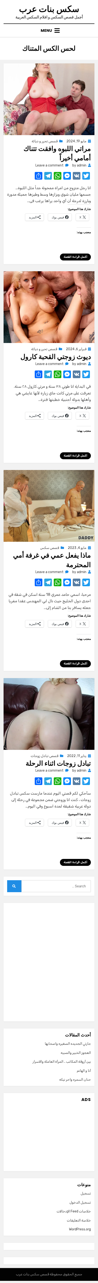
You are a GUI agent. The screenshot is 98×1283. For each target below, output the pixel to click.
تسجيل (86, 1193)
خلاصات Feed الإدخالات (74, 1211)
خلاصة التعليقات (79, 1220)
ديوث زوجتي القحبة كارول (55, 356)
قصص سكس (49, 548)
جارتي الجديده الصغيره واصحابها (68, 1044)
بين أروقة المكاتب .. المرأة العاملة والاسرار (62, 1062)
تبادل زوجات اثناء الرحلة (58, 763)
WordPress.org (80, 1229)
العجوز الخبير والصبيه (76, 1053)
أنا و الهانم (84, 1071)
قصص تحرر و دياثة (45, 141)
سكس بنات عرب (49, 9)
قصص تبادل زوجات (44, 756)
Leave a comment (49, 165)
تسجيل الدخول (80, 1202)
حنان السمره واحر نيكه (75, 1080)
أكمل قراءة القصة (75, 257)
